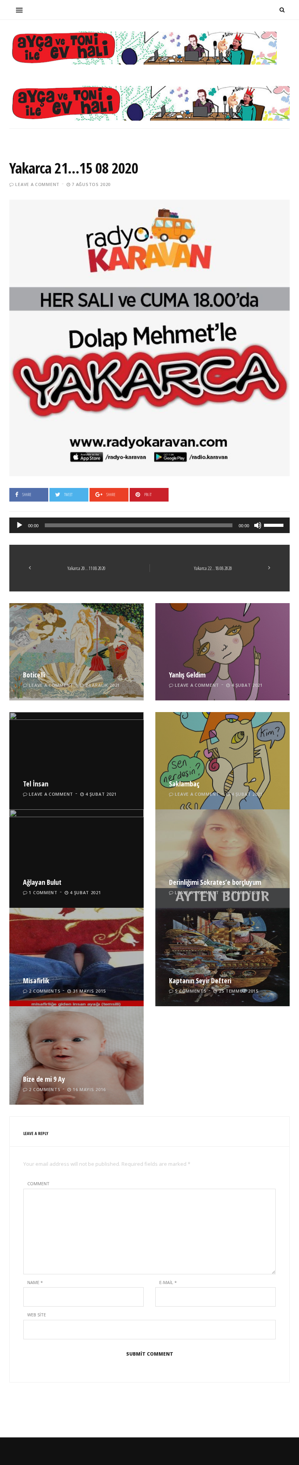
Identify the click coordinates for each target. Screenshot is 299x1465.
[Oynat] (19, 525)
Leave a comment (37, 184)
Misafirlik (36, 980)
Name (35, 1282)
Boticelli (34, 674)
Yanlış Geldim (187, 674)
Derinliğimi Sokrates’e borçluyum (215, 882)
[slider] (275, 525)
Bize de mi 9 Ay (44, 1079)
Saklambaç (184, 783)
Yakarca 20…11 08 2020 (86, 568)
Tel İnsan (35, 783)
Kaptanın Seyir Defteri (200, 980)
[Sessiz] (258, 525)
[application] (149, 525)
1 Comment (43, 892)
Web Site (36, 1315)
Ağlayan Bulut (42, 882)
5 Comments (190, 991)
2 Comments (44, 991)
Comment (38, 1183)
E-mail (168, 1282)
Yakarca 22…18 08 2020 (213, 568)
